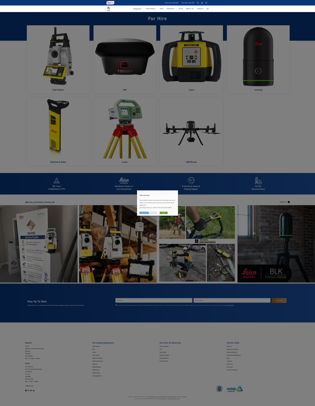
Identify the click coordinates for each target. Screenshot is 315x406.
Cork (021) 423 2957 (188, 3)
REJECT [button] (153, 212)
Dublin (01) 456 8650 (171, 3)
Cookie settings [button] (144, 212)
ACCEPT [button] (164, 212)
